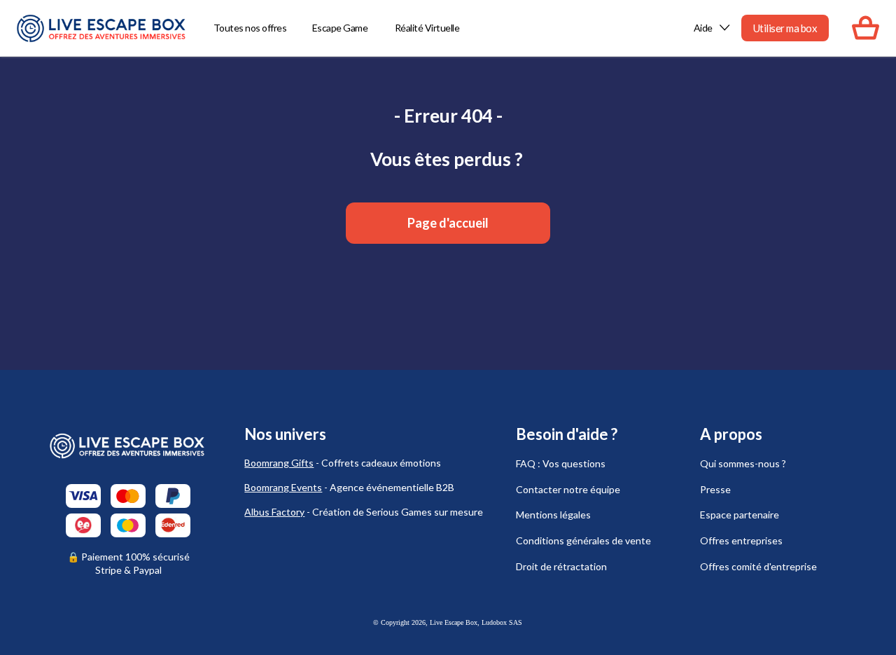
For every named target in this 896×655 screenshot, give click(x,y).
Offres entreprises (741, 540)
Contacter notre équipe (568, 489)
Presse (715, 489)
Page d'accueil (448, 222)
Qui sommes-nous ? (743, 463)
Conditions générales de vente (583, 540)
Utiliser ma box (785, 28)
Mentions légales (553, 514)
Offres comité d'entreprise (758, 566)
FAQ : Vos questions (561, 463)
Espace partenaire (739, 514)
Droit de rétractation (561, 566)
